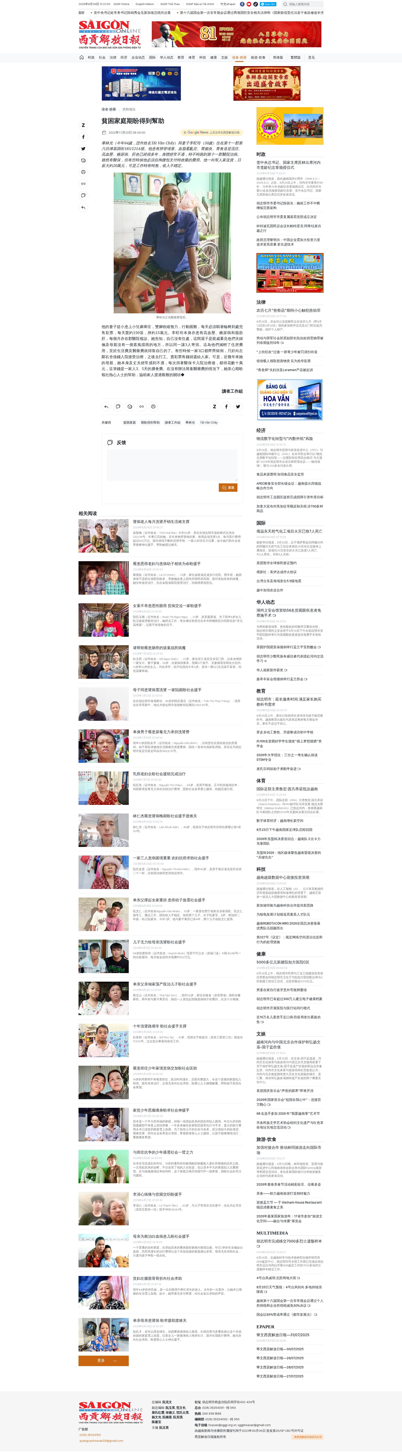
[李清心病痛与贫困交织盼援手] (104, 1208)
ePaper (265, 1330)
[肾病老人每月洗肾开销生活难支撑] (104, 536)
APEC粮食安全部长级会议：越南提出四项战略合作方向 (288, 489)
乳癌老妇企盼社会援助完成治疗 (159, 774)
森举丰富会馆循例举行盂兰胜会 (280, 683)
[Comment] (83, 195)
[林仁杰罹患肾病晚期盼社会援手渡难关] (104, 830)
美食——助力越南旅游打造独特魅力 (283, 1197)
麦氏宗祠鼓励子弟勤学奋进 (276, 772)
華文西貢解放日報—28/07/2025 (280, 1371)
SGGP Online (121, 4)
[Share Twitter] (83, 149)
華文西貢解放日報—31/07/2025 (282, 1338)
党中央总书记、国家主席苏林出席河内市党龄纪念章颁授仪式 (288, 168)
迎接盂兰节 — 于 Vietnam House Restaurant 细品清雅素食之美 (289, 1208)
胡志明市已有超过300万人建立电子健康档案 (289, 1002)
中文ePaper (228, 4)
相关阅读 (88, 513)
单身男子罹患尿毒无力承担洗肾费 (161, 732)
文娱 (224, 57)
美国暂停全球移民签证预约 (276, 566)
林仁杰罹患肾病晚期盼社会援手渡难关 (165, 816)
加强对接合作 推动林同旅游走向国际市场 (288, 1153)
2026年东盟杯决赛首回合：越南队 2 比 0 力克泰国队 (288, 844)
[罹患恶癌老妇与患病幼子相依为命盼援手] (104, 578)
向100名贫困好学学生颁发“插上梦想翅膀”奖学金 (289, 747)
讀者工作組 (172, 422)
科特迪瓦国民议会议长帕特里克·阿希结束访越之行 (288, 232)
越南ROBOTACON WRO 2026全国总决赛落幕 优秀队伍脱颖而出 (288, 929)
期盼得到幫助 (150, 422)
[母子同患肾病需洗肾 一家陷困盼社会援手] (104, 704)
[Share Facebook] (83, 137)
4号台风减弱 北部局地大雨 (276, 1281)
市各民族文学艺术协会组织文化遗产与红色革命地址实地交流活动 (289, 1128)
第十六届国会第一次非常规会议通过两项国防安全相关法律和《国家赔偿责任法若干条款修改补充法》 (188, 13)
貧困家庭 (129, 422)
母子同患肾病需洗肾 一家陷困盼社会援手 (167, 690)
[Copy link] (83, 184)
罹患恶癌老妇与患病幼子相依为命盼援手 (167, 563)
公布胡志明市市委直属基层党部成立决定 (286, 220)
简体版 (278, 57)
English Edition (145, 4)
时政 (91, 57)
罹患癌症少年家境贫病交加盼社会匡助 (165, 1068)
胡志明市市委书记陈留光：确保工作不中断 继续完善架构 (288, 209)
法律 (113, 57)
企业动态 (138, 57)
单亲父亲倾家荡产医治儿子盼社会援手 (165, 984)
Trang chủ (82, 57)
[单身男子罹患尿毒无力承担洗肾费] (104, 746)
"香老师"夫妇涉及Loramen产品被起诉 (284, 373)
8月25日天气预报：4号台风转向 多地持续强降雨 (289, 1293)
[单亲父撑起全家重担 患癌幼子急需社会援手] (104, 914)
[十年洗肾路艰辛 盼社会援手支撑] (104, 1040)
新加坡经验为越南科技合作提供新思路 (284, 909)
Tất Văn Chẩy (209, 422)
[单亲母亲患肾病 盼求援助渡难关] (104, 1334)
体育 (191, 57)
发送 (231, 487)
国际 (152, 57)
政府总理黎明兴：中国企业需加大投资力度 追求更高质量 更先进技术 (288, 245)
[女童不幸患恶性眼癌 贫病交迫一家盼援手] (104, 620)
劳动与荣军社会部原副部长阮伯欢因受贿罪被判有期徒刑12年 (289, 344)
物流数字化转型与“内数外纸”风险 (284, 442)
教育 (181, 57)
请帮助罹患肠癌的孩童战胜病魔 (159, 648)
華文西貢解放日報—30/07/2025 (280, 1353)
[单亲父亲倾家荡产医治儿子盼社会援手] (104, 998)
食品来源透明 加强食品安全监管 (280, 478)
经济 (124, 57)
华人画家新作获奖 (270, 673)
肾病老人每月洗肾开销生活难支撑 (161, 521)
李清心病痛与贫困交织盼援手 (157, 1194)
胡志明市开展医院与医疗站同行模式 (283, 1012)
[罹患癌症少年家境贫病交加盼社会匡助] (104, 1082)
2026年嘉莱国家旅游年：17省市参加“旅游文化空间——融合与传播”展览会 (289, 1222)
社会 (102, 57)
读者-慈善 (239, 57)
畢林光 (190, 422)
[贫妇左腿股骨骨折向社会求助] (104, 1292)
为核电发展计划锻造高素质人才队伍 (283, 918)
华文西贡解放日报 (110, 34)
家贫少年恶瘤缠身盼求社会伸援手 (161, 1110)
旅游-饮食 (258, 57)
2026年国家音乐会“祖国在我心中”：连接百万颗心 (288, 1105)
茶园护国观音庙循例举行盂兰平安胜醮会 (286, 651)
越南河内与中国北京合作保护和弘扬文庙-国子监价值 (288, 1048)
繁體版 (296, 57)
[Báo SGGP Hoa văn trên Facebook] (242, 4)
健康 (213, 57)
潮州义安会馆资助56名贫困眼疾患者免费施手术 (288, 616)
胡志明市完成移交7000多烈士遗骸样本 (302, 13)
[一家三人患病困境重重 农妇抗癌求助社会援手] (104, 872)
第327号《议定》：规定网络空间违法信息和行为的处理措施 (289, 943)
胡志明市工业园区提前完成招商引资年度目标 (289, 501)
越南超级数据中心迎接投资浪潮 (282, 881)
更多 (101, 1361)
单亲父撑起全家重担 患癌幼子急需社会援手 (169, 900)
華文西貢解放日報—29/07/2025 (280, 1362)
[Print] (83, 172)
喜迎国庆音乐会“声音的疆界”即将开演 (284, 1094)
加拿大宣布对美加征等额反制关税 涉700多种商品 (289, 512)
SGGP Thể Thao (170, 4)
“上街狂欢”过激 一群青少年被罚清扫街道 (286, 355)
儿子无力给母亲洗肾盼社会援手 (159, 942)
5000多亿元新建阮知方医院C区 (282, 965)
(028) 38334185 (90, 1438)
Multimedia (272, 1236)
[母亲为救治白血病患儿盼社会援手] (104, 1250)
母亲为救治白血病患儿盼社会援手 (161, 1236)
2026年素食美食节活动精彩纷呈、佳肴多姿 (288, 1188)
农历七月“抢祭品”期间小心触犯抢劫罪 (288, 314)
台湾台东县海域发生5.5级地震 (278, 585)
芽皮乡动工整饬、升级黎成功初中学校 (284, 736)
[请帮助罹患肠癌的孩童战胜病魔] (104, 662)
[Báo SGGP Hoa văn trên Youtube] (248, 4)
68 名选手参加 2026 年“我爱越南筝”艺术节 (288, 1117)
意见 (311, 57)
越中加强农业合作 (269, 594)
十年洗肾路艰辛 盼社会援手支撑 (160, 1026)
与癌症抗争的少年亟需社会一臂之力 (163, 1152)
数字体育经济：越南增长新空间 (279, 824)
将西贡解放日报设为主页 (308, 1440)
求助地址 (129, 109)
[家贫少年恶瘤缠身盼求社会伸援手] (104, 1124)
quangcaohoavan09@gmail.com (101, 1444)
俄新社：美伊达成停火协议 (276, 576)
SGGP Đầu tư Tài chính (200, 4)
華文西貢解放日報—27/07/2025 (279, 1380)
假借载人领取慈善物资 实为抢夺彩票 (283, 364)
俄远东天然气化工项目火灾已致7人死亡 (289, 534)
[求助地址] (83, 207)
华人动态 (166, 57)
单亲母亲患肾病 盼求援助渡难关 (160, 1320)
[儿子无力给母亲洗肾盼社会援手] (104, 956)
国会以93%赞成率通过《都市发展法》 (285, 1318)
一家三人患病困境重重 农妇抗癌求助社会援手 (171, 858)
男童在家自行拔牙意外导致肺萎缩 (281, 993)
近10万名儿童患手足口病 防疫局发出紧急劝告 (288, 1023)
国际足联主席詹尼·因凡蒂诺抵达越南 (287, 792)
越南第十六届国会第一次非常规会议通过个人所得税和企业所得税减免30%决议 (289, 1306)
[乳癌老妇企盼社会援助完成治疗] (104, 788)
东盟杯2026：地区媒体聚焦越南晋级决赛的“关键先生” (288, 858)
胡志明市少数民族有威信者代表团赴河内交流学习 (289, 662)
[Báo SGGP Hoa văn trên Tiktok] (255, 4)
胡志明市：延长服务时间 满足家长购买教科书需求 (288, 705)
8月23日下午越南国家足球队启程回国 (284, 833)
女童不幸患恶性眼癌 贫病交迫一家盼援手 (167, 605)
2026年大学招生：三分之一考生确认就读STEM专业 (287, 761)
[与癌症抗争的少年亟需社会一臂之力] (104, 1166)
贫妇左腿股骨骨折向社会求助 (157, 1278)
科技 (202, 57)
